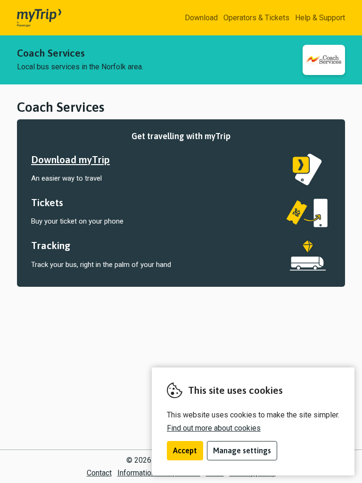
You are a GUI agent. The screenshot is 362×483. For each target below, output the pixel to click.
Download (201, 17)
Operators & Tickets (256, 17)
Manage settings (242, 450)
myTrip (31, 18)
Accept (185, 450)
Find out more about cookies (214, 428)
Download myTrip (70, 160)
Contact (99, 472)
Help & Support (320, 17)
